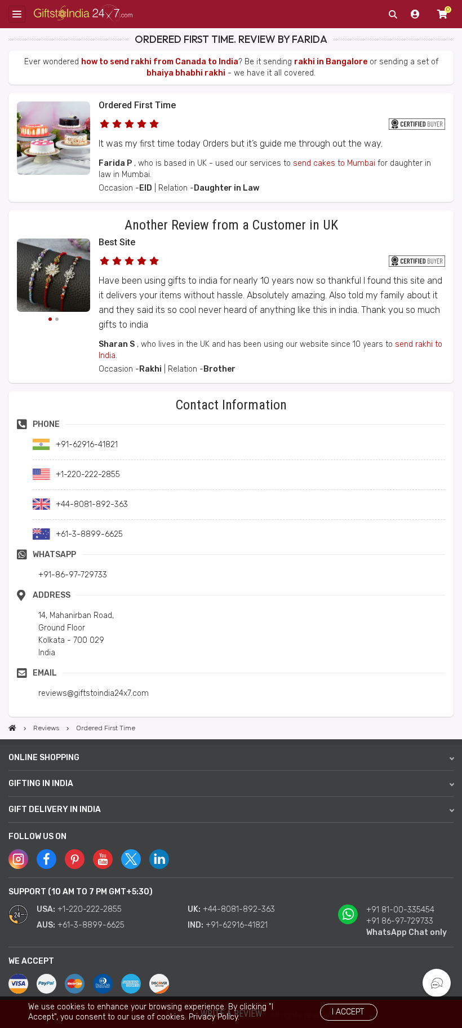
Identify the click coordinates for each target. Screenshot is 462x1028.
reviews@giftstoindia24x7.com (93, 693)
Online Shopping (43, 757)
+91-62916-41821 (237, 925)
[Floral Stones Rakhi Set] (53, 277)
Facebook (46, 859)
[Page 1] (50, 319)
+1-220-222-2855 (89, 909)
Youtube (103, 859)
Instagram (18, 859)
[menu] (17, 14)
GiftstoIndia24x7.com (83, 14)
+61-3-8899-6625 (91, 925)
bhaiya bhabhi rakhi (185, 73)
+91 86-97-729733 (399, 921)
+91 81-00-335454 (400, 910)
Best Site (117, 242)
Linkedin (159, 859)
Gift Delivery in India (54, 809)
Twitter (131, 859)
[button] (12, 395)
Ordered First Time (137, 105)
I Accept (348, 1012)
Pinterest (75, 859)
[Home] (12, 728)
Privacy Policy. (214, 1017)
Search (392, 14)
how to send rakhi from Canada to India (159, 62)
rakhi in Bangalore (330, 62)
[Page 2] (57, 319)
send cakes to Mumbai (334, 163)
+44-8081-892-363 (239, 909)
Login (415, 14)
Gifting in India (40, 783)
